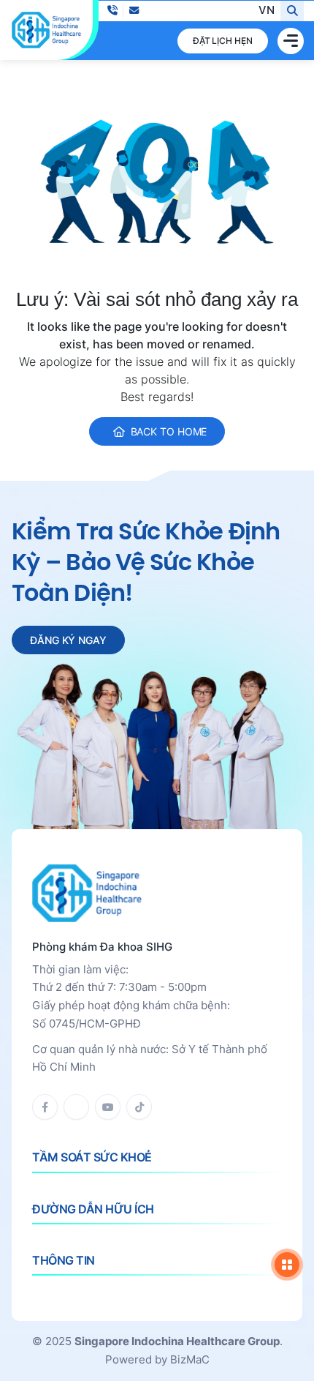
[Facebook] (45, 1107)
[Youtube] (107, 1107)
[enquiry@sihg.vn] (134, 11)
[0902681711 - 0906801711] (112, 11)
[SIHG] (46, 30)
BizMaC (190, 1359)
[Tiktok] (139, 1107)
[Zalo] (76, 1107)
